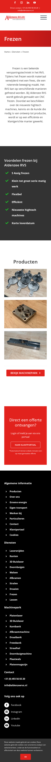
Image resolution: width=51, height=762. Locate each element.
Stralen (14, 583)
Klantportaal (17, 529)
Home (7, 51)
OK (25, 757)
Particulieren (17, 518)
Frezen (13, 594)
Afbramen (15, 578)
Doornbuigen (17, 567)
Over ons (15, 496)
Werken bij (16, 513)
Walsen (14, 572)
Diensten (16, 51)
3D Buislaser (17, 561)
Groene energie (18, 502)
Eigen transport (18, 507)
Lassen (13, 599)
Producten (15, 491)
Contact (14, 524)
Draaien (14, 588)
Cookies (14, 534)
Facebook (16, 705)
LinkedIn (15, 718)
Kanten (14, 556)
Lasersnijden (17, 550)
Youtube (15, 725)
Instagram (16, 711)
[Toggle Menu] (43, 17)
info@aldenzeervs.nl (26, 10)
